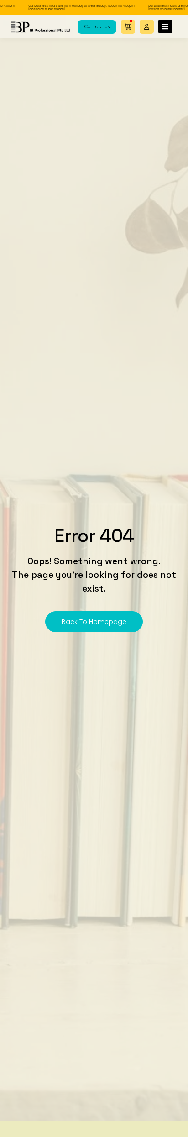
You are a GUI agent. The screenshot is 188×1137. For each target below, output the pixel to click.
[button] (147, 27)
